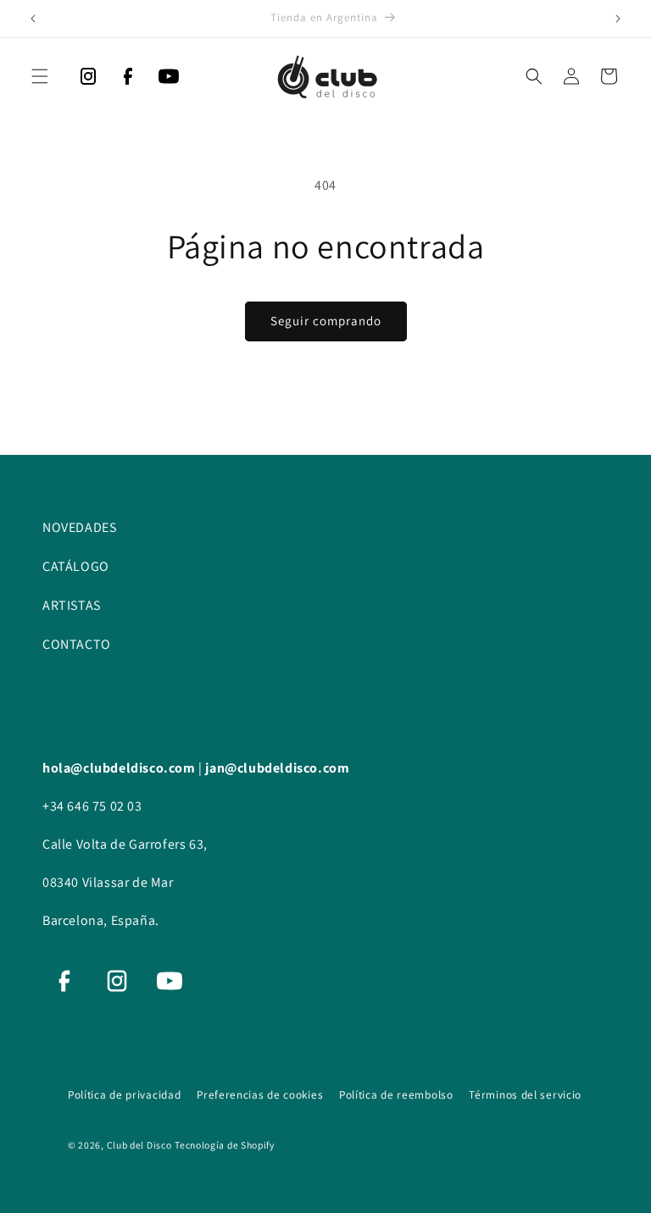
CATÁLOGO (75, 566)
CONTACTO (76, 644)
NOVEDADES (79, 527)
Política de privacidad (126, 1094)
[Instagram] (88, 80)
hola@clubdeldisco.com (120, 768)
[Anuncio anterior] (33, 18)
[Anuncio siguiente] (618, 18)
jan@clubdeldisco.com (277, 768)
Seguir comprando (325, 321)
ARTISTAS (71, 605)
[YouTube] (169, 80)
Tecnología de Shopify (225, 1144)
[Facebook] (128, 80)
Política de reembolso (397, 1094)
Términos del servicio (525, 1094)
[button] (39, 76)
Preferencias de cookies (261, 1094)
